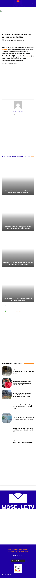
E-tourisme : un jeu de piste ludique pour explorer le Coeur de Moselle (18, 191)
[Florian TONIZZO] (3, 40)
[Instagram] (5, 574)
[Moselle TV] (18, 3)
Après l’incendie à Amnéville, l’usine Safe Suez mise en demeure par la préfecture (22, 395)
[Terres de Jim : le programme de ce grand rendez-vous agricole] (7, 418)
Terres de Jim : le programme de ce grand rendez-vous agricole (23, 418)
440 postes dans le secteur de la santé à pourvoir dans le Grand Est (23, 430)
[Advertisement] (18, 137)
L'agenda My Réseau (18, 561)
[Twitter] (11, 574)
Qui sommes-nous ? (13, 549)
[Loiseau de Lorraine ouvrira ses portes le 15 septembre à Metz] (7, 441)
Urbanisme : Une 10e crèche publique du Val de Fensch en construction (18, 263)
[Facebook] (2, 574)
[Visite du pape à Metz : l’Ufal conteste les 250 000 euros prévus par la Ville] (7, 383)
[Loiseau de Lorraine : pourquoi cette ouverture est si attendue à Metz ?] (7, 371)
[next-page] (6, 306)
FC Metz (5, 49)
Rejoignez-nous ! (23, 549)
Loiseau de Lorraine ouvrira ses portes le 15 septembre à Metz (23, 441)
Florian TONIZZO (11, 40)
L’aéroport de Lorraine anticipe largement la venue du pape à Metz (23, 406)
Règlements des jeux (13, 551)
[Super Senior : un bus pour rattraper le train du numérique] (18, 284)
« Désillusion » (27, 86)
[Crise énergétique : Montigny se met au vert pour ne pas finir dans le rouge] (18, 213)
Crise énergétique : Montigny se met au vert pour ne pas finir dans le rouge (18, 227)
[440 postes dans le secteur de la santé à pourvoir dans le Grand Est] (7, 430)
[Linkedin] (8, 574)
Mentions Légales (23, 551)
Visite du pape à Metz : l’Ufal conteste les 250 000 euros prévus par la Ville (22, 383)
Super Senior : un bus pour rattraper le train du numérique (18, 299)
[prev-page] (3, 306)
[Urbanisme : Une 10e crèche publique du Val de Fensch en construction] (18, 248)
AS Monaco (27, 56)
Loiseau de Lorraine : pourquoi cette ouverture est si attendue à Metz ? (23, 371)
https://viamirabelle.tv (18, 114)
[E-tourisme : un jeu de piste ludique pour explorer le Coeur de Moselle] (18, 177)
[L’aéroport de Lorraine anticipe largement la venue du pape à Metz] (7, 406)
